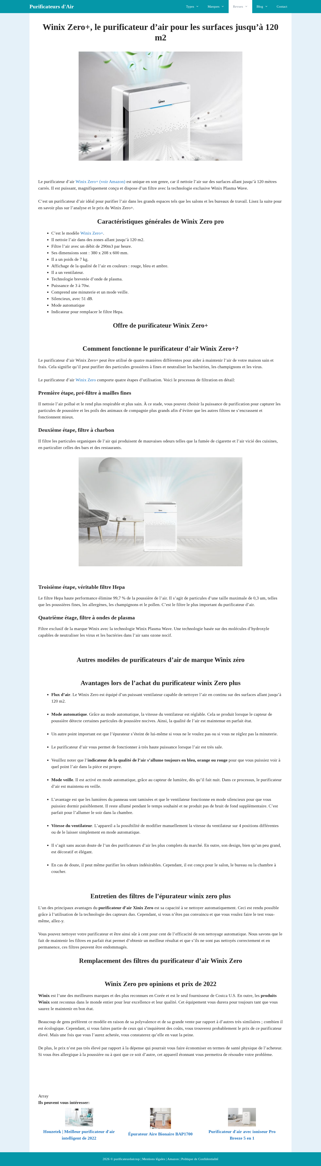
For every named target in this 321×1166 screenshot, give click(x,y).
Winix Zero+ (91, 233)
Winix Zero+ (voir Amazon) (100, 181)
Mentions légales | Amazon (160, 1159)
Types (190, 6)
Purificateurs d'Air (51, 6)
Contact (282, 6)
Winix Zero (86, 379)
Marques (213, 6)
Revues (238, 6)
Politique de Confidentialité (199, 1159)
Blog (260, 6)
